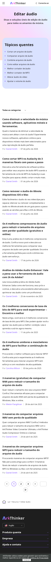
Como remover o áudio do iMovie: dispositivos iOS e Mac (22, 193)
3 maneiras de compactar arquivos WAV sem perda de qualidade (22, 415)
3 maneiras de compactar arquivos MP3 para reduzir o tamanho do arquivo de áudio (22, 450)
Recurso (15, 502)
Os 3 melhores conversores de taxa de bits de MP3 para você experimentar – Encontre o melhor (24, 310)
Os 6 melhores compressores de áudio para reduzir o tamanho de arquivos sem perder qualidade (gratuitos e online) (24, 229)
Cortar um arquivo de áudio (19, 51)
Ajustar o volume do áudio (19, 81)
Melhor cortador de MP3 (18, 72)
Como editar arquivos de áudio (21, 64)
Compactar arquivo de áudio (20, 56)
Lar (9, 502)
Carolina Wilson (13, 368)
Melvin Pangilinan (14, 404)
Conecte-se (43, 3)
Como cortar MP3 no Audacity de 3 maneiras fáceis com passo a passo (22, 160)
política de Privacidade (39, 558)
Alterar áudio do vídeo (17, 77)
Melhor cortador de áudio (18, 68)
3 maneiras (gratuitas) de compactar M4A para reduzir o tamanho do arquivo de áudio (24, 382)
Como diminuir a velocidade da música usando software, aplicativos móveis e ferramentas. (25, 123)
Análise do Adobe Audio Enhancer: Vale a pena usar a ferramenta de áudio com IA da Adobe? (25, 274)
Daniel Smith (11, 149)
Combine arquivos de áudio (19, 60)
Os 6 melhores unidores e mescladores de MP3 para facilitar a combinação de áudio (25, 346)
